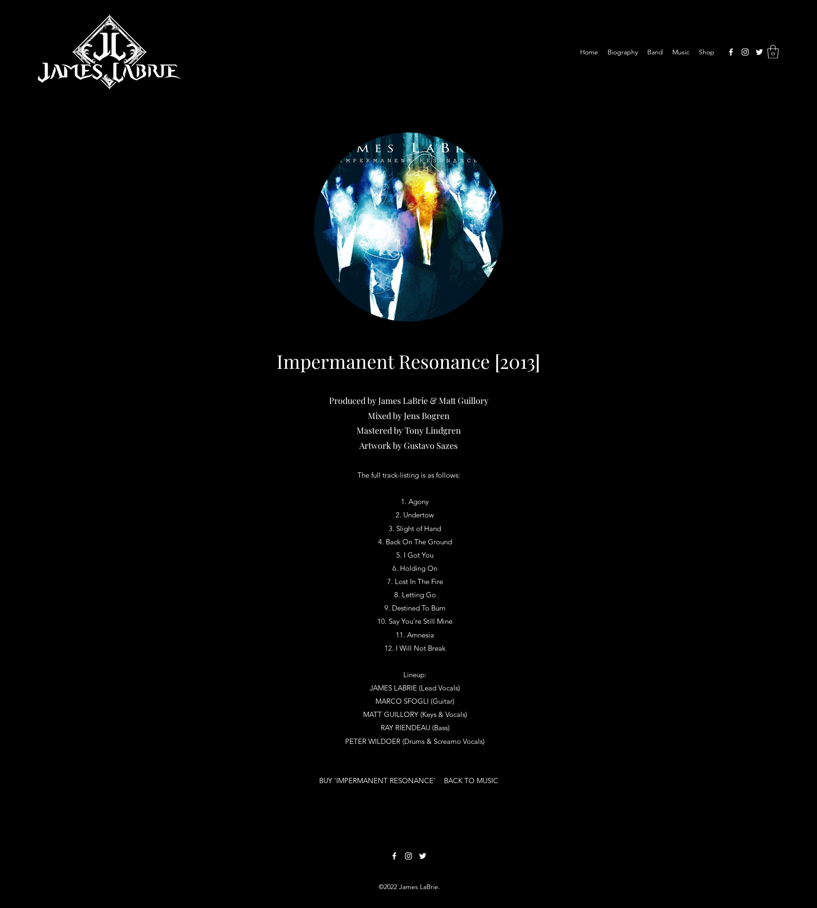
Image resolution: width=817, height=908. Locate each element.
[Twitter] (759, 52)
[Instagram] (745, 52)
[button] (773, 52)
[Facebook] (731, 52)
